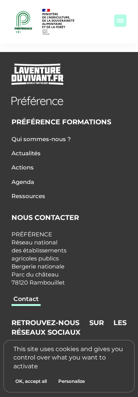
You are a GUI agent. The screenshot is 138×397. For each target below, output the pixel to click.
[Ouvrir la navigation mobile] (120, 21)
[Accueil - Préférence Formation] (69, 100)
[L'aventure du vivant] (69, 74)
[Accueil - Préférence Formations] (23, 22)
